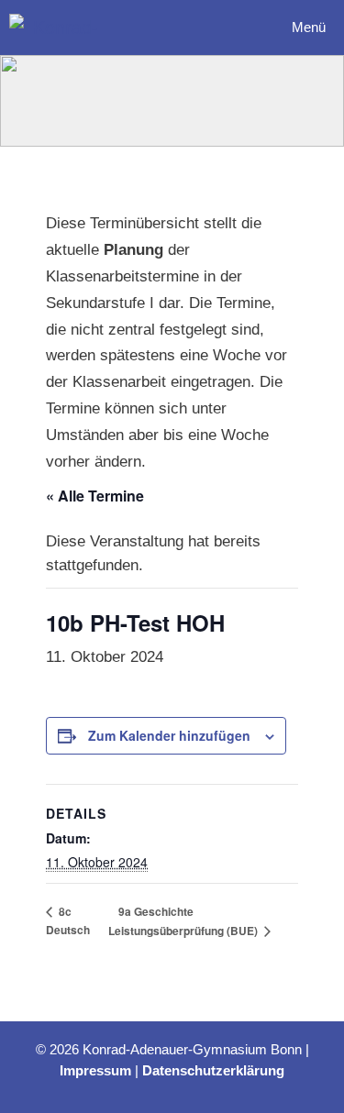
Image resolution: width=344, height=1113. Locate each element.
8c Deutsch (68, 920)
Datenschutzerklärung (213, 1070)
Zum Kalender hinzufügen (169, 735)
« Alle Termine (95, 495)
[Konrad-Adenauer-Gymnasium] (58, 27)
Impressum (95, 1070)
